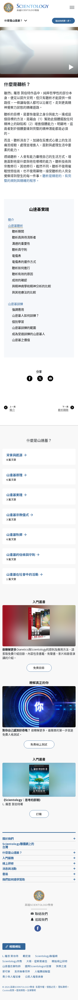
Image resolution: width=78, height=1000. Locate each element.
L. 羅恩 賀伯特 (10, 956)
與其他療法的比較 (24, 292)
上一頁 (13, 407)
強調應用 (18, 309)
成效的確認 (19, 280)
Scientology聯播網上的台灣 (18, 845)
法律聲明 (31, 990)
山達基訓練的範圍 (24, 328)
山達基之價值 (21, 340)
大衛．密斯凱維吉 (36, 961)
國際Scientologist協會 (38, 966)
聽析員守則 (19, 249)
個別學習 (18, 322)
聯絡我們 (41, 913)
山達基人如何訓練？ (25, 315)
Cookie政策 (8, 990)
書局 (5, 874)
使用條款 (20, 990)
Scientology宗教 (12, 961)
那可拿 (6, 971)
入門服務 (8, 858)
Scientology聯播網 (46, 956)
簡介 (11, 220)
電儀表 (16, 256)
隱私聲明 (62, 986)
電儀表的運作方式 (24, 262)
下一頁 (65, 407)
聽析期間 (18, 231)
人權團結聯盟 (42, 971)
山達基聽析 (15, 226)
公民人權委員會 (34, 976)
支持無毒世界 (22, 971)
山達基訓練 (15, 304)
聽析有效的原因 (22, 274)
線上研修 (8, 863)
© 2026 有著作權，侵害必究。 (30, 986)
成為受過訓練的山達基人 (28, 334)
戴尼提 (27, 956)
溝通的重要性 (21, 243)
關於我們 (8, 838)
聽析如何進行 (21, 268)
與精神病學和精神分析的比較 (31, 286)
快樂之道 (61, 966)
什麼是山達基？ (13, 20)
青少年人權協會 (11, 976)
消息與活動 (9, 868)
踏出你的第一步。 (63, 20)
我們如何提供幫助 (13, 879)
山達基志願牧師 (11, 966)
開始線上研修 (59, 961)
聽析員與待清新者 (24, 237)
